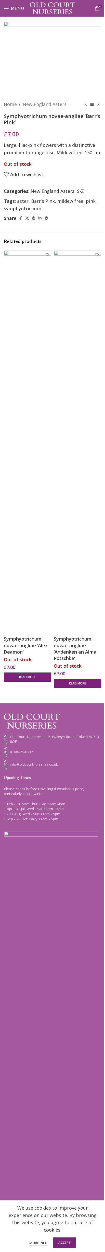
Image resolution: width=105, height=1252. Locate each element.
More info (38, 1243)
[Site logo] (52, 8)
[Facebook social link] (21, 218)
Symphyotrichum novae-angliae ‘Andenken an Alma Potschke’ (75, 648)
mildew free (70, 201)
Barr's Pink (43, 201)
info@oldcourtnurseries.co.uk (34, 764)
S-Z (80, 191)
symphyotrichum (22, 208)
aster (23, 201)
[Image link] (32, 721)
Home (10, 104)
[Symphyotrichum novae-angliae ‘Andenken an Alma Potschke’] (77, 442)
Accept (64, 1242)
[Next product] (98, 104)
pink (91, 201)
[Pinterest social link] (33, 218)
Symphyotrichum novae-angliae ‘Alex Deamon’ (26, 645)
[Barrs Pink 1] (52, 59)
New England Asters (45, 104)
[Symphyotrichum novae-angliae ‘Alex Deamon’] (27, 442)
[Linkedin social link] (40, 218)
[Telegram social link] (46, 218)
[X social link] (27, 218)
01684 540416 (21, 751)
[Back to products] (92, 104)
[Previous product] (86, 104)
